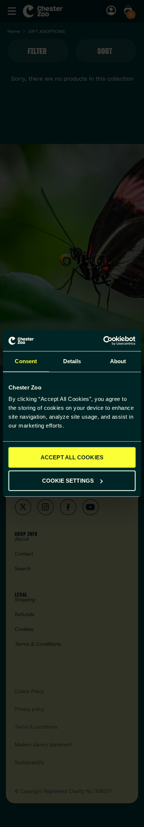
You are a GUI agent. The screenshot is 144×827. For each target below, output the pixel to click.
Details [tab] (72, 361)
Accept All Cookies (72, 457)
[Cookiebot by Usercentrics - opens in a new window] (104, 340)
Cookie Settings (68, 480)
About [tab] (118, 361)
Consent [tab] (26, 361)
